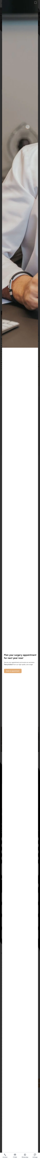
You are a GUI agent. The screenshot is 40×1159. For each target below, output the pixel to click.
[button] (35, 2)
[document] (20, 579)
